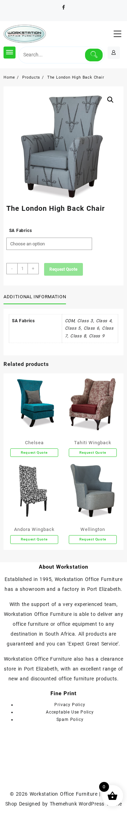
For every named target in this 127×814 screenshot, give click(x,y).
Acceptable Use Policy (70, 712)
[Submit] (94, 55)
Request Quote (63, 269)
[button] (110, 99)
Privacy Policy (69, 704)
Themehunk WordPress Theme (86, 804)
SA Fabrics (20, 230)
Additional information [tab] (35, 296)
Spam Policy (70, 719)
